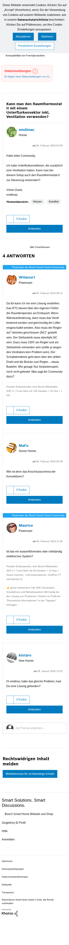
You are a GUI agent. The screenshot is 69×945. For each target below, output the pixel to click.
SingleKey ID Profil (15, 849)
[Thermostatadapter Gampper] (63, 259)
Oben (61, 887)
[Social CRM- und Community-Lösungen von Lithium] (10, 939)
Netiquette (7, 911)
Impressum (7, 887)
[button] (11, 230)
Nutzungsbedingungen (13, 895)
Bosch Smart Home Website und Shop (32, 841)
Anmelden (9, 866)
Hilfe (5, 858)
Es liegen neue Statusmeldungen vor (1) (28, 77)
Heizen (37, 207)
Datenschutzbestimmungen (16, 903)
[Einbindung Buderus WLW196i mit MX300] (57, 259)
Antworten (34, 240)
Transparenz (8, 919)
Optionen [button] (60, 141)
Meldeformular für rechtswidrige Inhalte (33, 800)
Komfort (14, 213)
